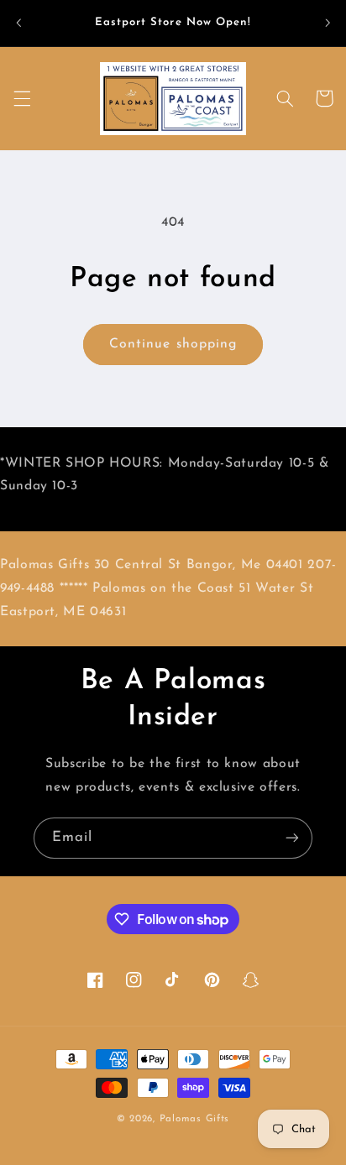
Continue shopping (173, 344)
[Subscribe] (292, 838)
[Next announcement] (327, 22)
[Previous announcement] (18, 22)
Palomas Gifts (195, 1119)
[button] (22, 98)
